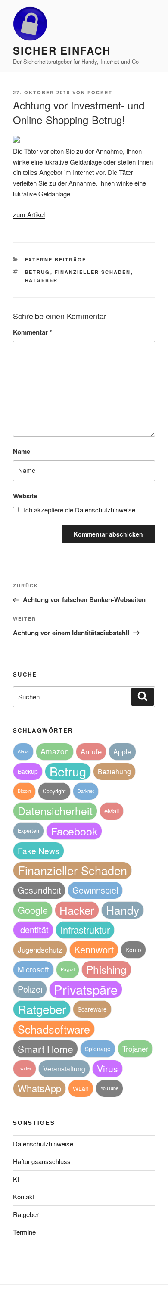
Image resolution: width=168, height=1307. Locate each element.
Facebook (74, 830)
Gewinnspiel (95, 890)
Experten (28, 831)
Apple (122, 751)
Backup (28, 771)
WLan (81, 1088)
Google (33, 909)
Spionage (98, 1048)
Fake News (38, 850)
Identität (33, 929)
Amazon (54, 751)
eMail (111, 810)
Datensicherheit (55, 810)
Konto (133, 949)
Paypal (68, 969)
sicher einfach (62, 50)
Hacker (76, 910)
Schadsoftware (54, 1029)
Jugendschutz (40, 949)
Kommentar (32, 332)
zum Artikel (29, 214)
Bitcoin (24, 791)
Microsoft (33, 969)
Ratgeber (41, 280)
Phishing (106, 969)
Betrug (37, 272)
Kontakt (23, 1196)
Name (21, 451)
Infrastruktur (85, 929)
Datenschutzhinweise (43, 1143)
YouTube (109, 1088)
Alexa (23, 751)
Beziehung (114, 771)
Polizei (30, 989)
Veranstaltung (64, 1068)
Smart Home (45, 1049)
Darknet (86, 791)
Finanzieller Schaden (93, 272)
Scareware (92, 1009)
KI (16, 1178)
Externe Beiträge (56, 259)
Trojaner (135, 1048)
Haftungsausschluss (42, 1161)
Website (25, 495)
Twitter (24, 1068)
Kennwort (94, 949)
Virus (107, 1068)
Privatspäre (86, 989)
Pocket (99, 92)
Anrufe (91, 751)
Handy (122, 909)
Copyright (54, 791)
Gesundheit (39, 890)
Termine (24, 1231)
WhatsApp (39, 1088)
